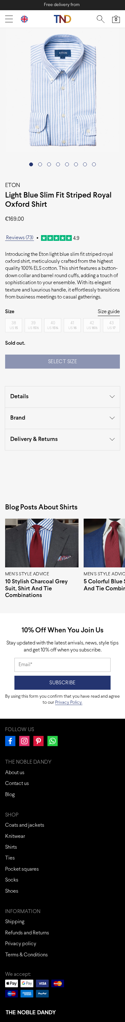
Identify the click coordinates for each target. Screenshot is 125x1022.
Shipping (14, 921)
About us (14, 772)
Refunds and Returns (27, 933)
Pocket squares (22, 869)
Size (9, 311)
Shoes (11, 891)
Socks (11, 880)
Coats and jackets (24, 825)
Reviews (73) (19, 237)
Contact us (17, 783)
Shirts (11, 847)
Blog (10, 794)
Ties (10, 858)
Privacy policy (20, 943)
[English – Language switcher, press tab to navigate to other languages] (27, 19)
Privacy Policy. (68, 703)
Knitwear (15, 836)
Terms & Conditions (26, 955)
